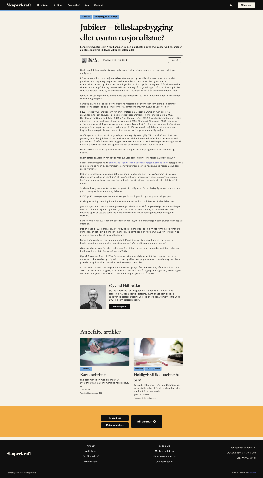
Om (87, 5)
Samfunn (139, 369)
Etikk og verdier (153, 369)
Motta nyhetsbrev (164, 451)
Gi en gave (164, 446)
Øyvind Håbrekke (93, 60)
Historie (86, 16)
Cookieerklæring (164, 461)
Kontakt (98, 5)
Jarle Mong (85, 389)
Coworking (74, 5)
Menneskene (91, 461)
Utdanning (86, 369)
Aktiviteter (42, 5)
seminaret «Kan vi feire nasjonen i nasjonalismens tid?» (138, 162)
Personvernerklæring (164, 456)
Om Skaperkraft (90, 456)
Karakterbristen (93, 374)
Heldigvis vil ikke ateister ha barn (157, 377)
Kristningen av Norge (106, 16)
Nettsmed (252, 472)
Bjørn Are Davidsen (141, 395)
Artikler (58, 5)
